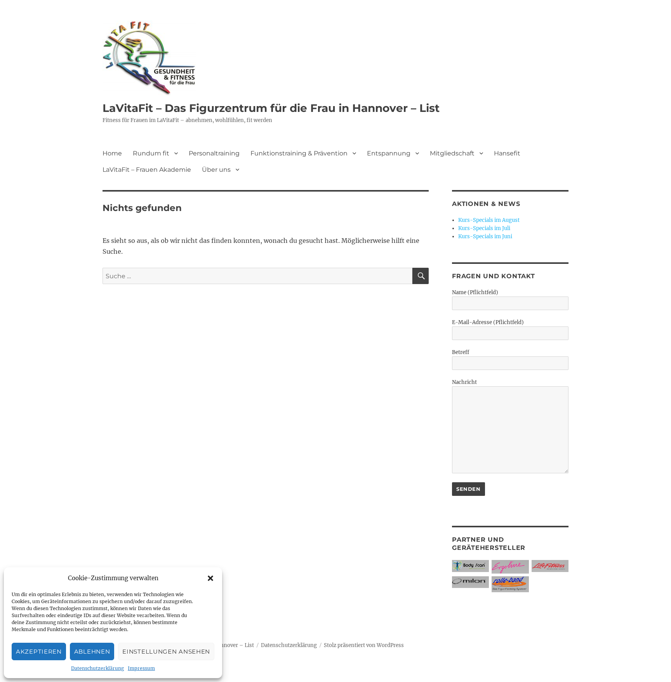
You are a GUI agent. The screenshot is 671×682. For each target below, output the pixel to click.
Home (112, 153)
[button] (210, 578)
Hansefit (507, 153)
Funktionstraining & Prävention (299, 153)
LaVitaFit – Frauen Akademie (147, 169)
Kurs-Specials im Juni (485, 236)
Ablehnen (92, 651)
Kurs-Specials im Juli (484, 228)
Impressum (141, 668)
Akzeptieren (39, 651)
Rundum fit (151, 153)
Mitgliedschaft (452, 153)
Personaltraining (214, 153)
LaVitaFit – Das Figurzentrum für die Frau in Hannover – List (271, 108)
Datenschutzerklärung (97, 668)
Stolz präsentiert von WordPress (364, 645)
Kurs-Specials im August (489, 220)
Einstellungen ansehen (166, 651)
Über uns (216, 169)
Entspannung (388, 153)
